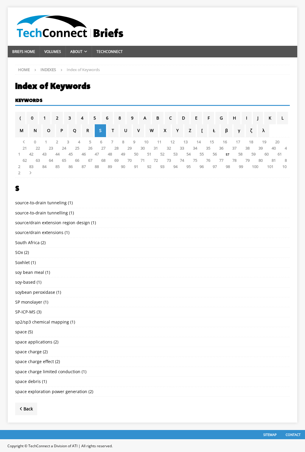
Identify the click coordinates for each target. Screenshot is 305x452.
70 (129, 160)
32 (169, 148)
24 (64, 148)
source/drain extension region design (52, 222)
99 (241, 166)
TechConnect (110, 51)
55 (202, 154)
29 (129, 148)
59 (253, 154)
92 (149, 166)
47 (97, 154)
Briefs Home (23, 51)
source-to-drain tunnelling (41, 213)
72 (156, 160)
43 (44, 154)
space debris (28, 381)
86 (71, 166)
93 (162, 166)
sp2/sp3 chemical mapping (42, 322)
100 (255, 166)
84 (44, 166)
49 (123, 154)
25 (77, 148)
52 (162, 154)
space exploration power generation (51, 391)
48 (110, 154)
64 (51, 160)
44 (57, 154)
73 (169, 160)
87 (84, 166)
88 (97, 166)
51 (149, 154)
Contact (293, 434)
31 (156, 148)
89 (110, 166)
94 (175, 166)
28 (116, 148)
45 (71, 154)
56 (215, 154)
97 (215, 166)
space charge (28, 351)
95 (188, 166)
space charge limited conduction (47, 371)
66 (77, 160)
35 (208, 148)
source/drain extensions (39, 232)
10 (146, 142)
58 (240, 154)
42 (31, 154)
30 (143, 148)
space (21, 332)
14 (199, 142)
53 (175, 154)
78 (234, 160)
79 (247, 160)
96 (202, 166)
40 (274, 148)
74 (182, 160)
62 (25, 160)
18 (251, 142)
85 (57, 166)
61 (280, 154)
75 (195, 160)
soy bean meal (29, 272)
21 (25, 148)
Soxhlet (22, 262)
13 (185, 142)
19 (264, 142)
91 (136, 166)
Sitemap (270, 434)
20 (277, 142)
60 (266, 154)
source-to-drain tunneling (41, 202)
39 (261, 148)
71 (143, 160)
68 (103, 160)
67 (90, 160)
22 (38, 148)
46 (84, 154)
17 (238, 142)
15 (212, 142)
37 (234, 148)
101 (270, 166)
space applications (33, 342)
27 (103, 148)
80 (261, 160)
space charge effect (34, 361)
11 (159, 142)
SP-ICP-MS (25, 312)
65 (64, 160)
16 (225, 142)
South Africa (27, 242)
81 (274, 160)
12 (172, 142)
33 (182, 148)
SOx (19, 252)
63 (38, 160)
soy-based (25, 282)
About (76, 51)
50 (136, 154)
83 (31, 166)
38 (247, 148)
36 (221, 148)
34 (195, 148)
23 (51, 148)
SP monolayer (28, 302)
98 (228, 166)
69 (116, 160)
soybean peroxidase (35, 292)
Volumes (52, 51)
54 (188, 154)
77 (221, 160)
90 (123, 166)
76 (208, 160)
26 (90, 148)
